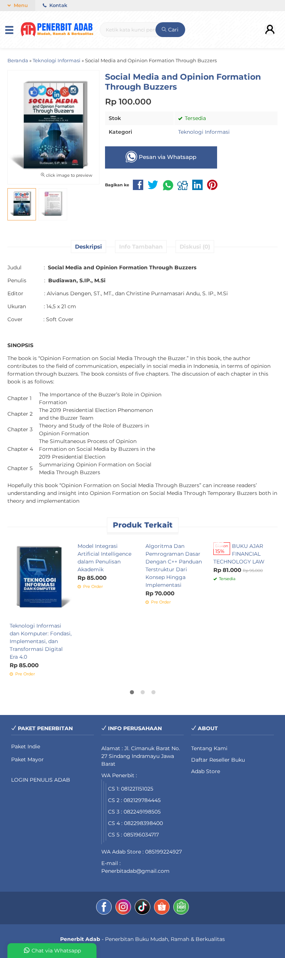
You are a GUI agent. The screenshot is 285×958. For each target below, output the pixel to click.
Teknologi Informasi (204, 132)
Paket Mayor (27, 759)
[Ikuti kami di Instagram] (123, 908)
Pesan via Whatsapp (166, 156)
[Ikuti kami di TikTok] (142, 908)
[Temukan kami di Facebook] (104, 908)
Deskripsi (88, 246)
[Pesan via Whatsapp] (219, 543)
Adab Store (205, 771)
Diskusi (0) (195, 246)
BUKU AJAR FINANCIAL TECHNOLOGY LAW (239, 554)
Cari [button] (172, 29)
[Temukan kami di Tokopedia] (181, 908)
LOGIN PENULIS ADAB (40, 779)
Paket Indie (25, 746)
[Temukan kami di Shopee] (162, 908)
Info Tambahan (141, 246)
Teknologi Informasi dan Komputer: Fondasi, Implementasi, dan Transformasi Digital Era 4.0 (41, 641)
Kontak (57, 5)
